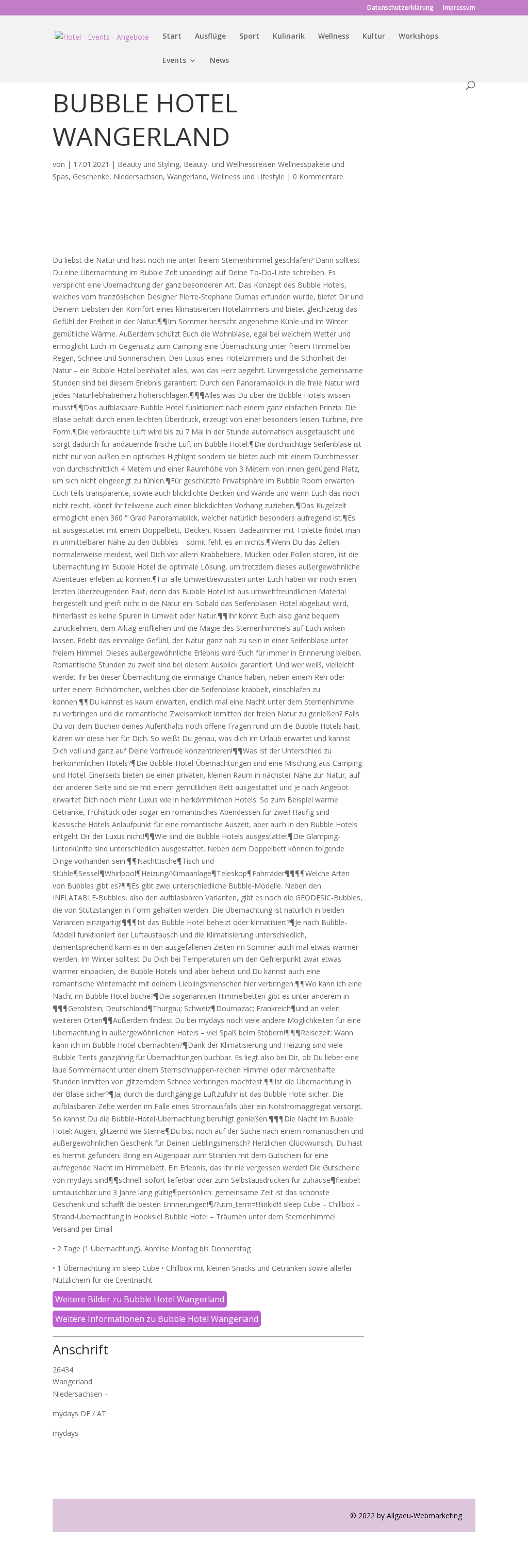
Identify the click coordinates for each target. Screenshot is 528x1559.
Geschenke (91, 176)
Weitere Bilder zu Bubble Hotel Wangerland (139, 1299)
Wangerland (187, 176)
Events (174, 61)
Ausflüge (210, 36)
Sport (249, 36)
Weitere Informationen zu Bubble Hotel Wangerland (156, 1319)
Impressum (459, 8)
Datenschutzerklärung (400, 8)
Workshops (418, 36)
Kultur (373, 36)
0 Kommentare (318, 176)
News (219, 61)
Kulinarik (289, 36)
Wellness (333, 36)
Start (172, 36)
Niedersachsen (138, 176)
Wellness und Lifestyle (248, 176)
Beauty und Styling (148, 164)
